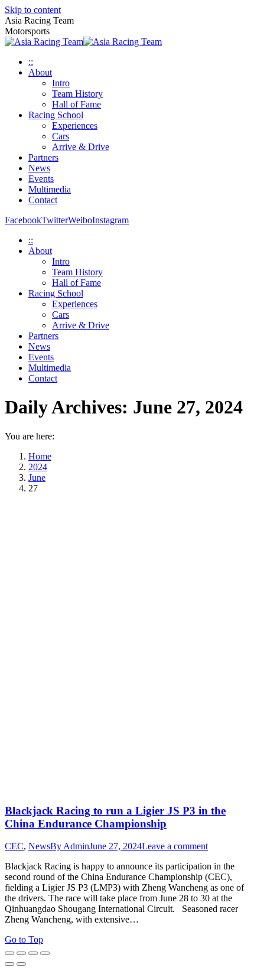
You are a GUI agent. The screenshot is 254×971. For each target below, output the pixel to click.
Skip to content (33, 10)
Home (39, 456)
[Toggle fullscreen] (33, 953)
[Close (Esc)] (9, 953)
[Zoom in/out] (45, 953)
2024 (37, 467)
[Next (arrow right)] (21, 964)
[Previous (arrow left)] (9, 964)
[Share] (21, 953)
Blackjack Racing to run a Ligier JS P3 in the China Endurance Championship (115, 817)
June (36, 478)
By (69, 846)
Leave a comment (175, 846)
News (39, 846)
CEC (14, 846)
